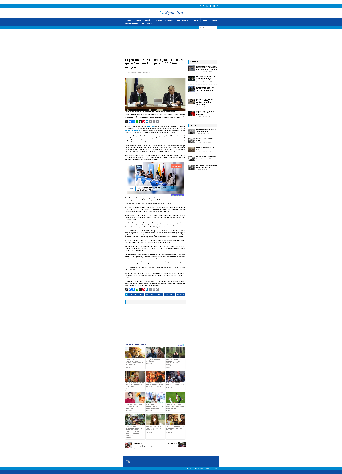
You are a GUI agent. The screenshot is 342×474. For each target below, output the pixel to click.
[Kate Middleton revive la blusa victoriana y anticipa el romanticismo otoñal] (191, 78)
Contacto (209, 468)
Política (138, 20)
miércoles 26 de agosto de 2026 (205, 71)
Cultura (214, 20)
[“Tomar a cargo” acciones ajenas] (191, 140)
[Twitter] (203, 6)
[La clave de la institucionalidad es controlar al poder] (191, 167)
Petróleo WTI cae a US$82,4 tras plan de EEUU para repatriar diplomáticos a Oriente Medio (205, 101)
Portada (128, 20)
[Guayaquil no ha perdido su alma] (191, 149)
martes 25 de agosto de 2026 (204, 106)
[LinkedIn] (207, 6)
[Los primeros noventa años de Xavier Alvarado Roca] (191, 131)
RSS (216, 468)
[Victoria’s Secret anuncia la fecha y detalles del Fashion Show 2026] (191, 113)
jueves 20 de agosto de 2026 (204, 158)
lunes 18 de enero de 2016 (135, 72)
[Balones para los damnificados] (191, 158)
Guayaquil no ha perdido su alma (205, 148)
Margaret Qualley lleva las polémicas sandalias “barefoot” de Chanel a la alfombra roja (205, 89)
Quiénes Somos (198, 468)
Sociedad (195, 20)
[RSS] (217, 6)
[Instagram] (214, 6)
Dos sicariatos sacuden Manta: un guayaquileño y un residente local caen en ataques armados (206, 67)
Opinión (148, 20)
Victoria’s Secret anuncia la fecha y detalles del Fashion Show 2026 (205, 113)
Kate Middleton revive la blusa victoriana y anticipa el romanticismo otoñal (206, 78)
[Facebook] (200, 6)
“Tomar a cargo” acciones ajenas (204, 139)
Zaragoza (180, 294)
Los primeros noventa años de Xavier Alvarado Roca (206, 130)
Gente (204, 20)
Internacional (182, 20)
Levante (159, 294)
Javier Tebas (150, 294)
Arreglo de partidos (136, 294)
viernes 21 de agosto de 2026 (204, 142)
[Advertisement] (171, 42)
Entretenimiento (131, 24)
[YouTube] (210, 6)
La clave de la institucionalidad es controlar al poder (206, 166)
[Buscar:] (208, 27)
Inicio (189, 468)
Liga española (169, 294)
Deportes (158, 20)
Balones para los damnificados (206, 157)
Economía (169, 20)
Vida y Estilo (147, 24)
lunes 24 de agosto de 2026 (204, 133)
